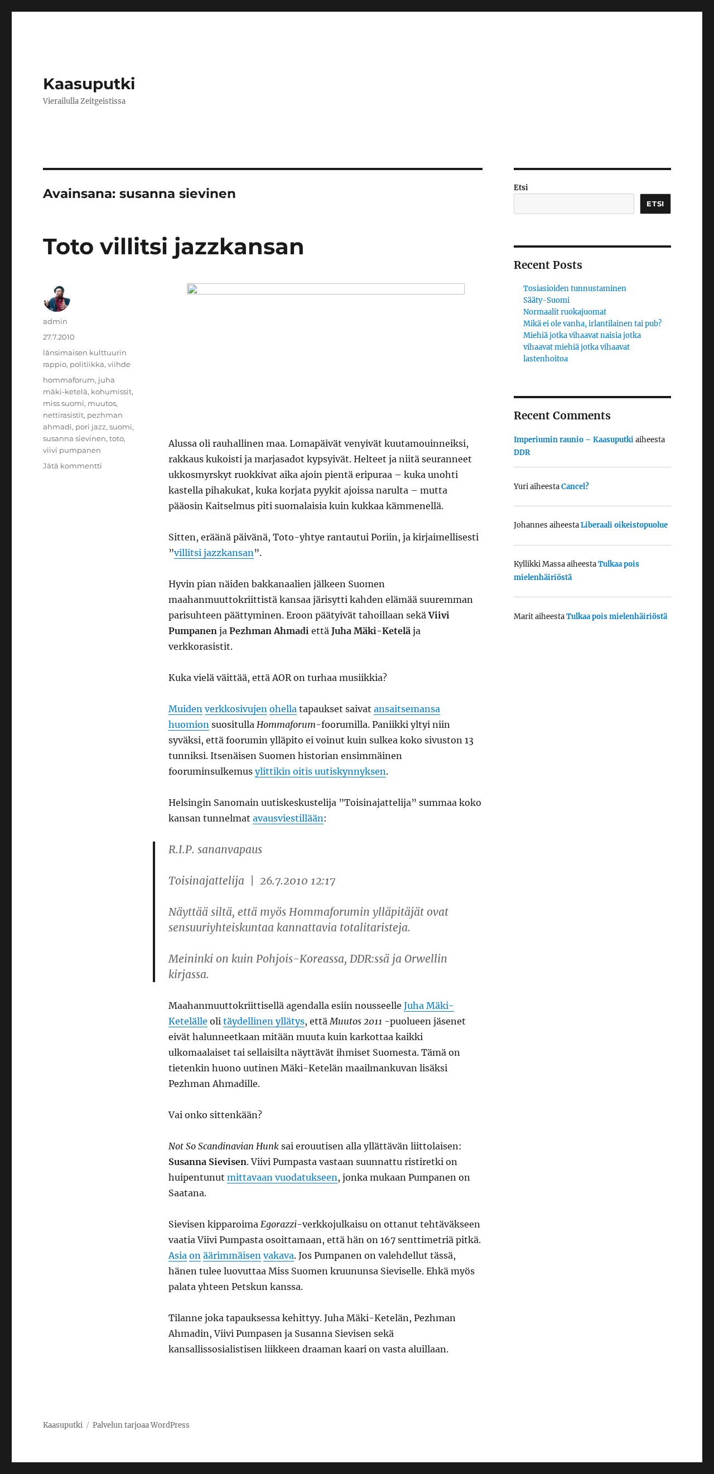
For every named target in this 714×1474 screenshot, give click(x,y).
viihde (119, 364)
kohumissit (111, 391)
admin (55, 321)
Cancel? (575, 486)
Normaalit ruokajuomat (564, 312)
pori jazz (90, 426)
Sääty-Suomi (546, 300)
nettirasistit (63, 414)
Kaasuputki (89, 83)
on (195, 1255)
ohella (283, 708)
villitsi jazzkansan (214, 552)
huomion (188, 724)
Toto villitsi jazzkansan (174, 246)
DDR (522, 452)
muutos (102, 403)
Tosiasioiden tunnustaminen (574, 288)
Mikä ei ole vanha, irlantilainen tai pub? (592, 323)
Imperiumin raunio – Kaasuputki (574, 439)
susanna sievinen (74, 438)
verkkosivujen (236, 708)
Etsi (521, 187)
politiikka (87, 364)
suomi (120, 426)
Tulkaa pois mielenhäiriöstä (616, 616)
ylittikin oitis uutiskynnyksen (320, 771)
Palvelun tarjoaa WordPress (141, 1425)
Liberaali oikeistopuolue (624, 525)
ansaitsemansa (407, 708)
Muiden (185, 708)
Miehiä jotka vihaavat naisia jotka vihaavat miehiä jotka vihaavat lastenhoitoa (582, 347)
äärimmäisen (232, 1255)
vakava (278, 1255)
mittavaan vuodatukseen (282, 1177)
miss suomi (63, 403)
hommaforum (69, 379)
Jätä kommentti (72, 465)
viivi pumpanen (72, 450)
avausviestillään (288, 818)
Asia (177, 1255)
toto (116, 438)
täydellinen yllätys (264, 1021)
